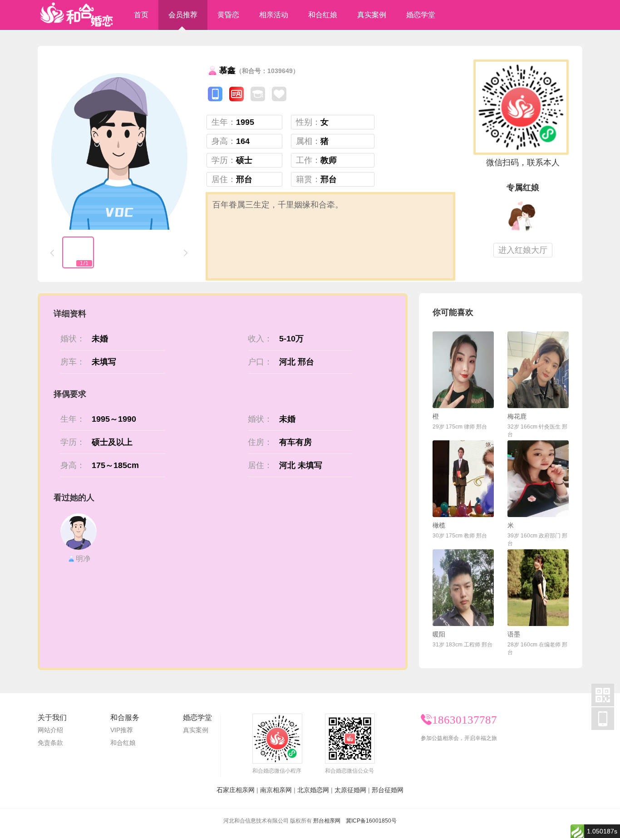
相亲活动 (273, 15)
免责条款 (50, 742)
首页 (141, 15)
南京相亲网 (276, 790)
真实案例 (371, 15)
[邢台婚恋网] (76, 15)
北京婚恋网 (313, 790)
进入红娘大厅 (522, 250)
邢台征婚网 (387, 790)
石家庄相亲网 (236, 790)
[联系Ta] (463, 369)
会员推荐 (182, 15)
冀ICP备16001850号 (371, 821)
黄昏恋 (228, 15)
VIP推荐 (121, 730)
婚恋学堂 (420, 15)
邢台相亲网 (326, 821)
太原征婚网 (350, 790)
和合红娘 (322, 15)
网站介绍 (50, 730)
